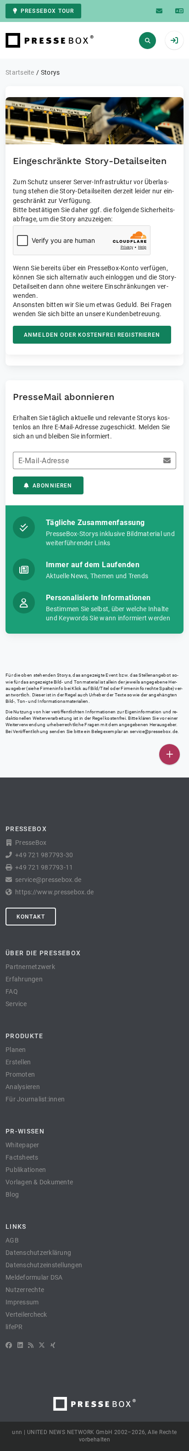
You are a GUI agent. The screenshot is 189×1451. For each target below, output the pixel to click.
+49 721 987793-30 (44, 855)
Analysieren (23, 1086)
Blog (12, 1194)
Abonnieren (52, 485)
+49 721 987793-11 (44, 867)
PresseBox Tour (47, 11)
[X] (42, 1345)
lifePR (14, 1327)
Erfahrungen (24, 979)
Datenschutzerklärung (38, 1252)
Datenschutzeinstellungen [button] (44, 1265)
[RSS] (30, 1345)
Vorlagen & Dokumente (39, 1182)
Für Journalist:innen (35, 1099)
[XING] (53, 1345)
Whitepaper (22, 1145)
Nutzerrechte (25, 1289)
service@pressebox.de (154, 731)
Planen (16, 1049)
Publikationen (26, 1169)
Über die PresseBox (43, 953)
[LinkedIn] (20, 1345)
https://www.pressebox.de (54, 892)
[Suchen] (147, 40)
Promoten (20, 1074)
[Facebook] (9, 1345)
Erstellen (18, 1062)
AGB (12, 1240)
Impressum (22, 1302)
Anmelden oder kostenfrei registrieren (92, 335)
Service (16, 1003)
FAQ (12, 991)
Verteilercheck (26, 1314)
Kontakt (31, 917)
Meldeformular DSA (34, 1277)
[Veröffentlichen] (169, 754)
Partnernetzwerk (30, 966)
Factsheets (22, 1157)
